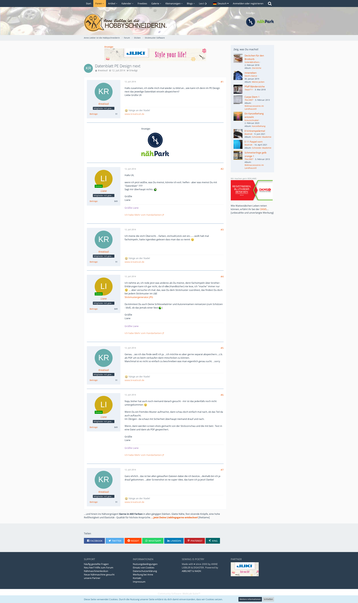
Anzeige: (109, 46)
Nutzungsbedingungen (145, 564)
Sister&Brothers (252, 62)
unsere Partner (92, 578)
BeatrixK (248, 134)
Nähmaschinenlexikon (96, 571)
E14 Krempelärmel (255, 130)
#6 (222, 394)
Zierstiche (256, 68)
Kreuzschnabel (252, 120)
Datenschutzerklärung (145, 571)
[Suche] (269, 3)
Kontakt (137, 578)
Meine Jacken (258, 82)
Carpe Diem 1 (252, 96)
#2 (222, 168)
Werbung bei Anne (143, 574)
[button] (221, 3)
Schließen (268, 599)
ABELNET (187, 571)
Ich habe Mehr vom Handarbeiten (143, 214)
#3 (222, 229)
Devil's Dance (251, 75)
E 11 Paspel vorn (253, 141)
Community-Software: (179, 593)
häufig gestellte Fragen (96, 564)
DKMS (263, 209)
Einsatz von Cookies (143, 567)
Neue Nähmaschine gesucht (99, 574)
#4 (222, 276)
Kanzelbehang (258, 126)
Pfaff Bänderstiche (255, 86)
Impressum (139, 581)
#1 (222, 81)
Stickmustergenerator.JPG (139, 297)
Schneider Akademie (261, 137)
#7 (222, 469)
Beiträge (93, 114)
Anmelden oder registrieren (248, 3)
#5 (222, 348)
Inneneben (250, 72)
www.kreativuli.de (134, 114)
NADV (198, 571)
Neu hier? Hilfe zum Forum (98, 567)
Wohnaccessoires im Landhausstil (254, 107)
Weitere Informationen (250, 599)
